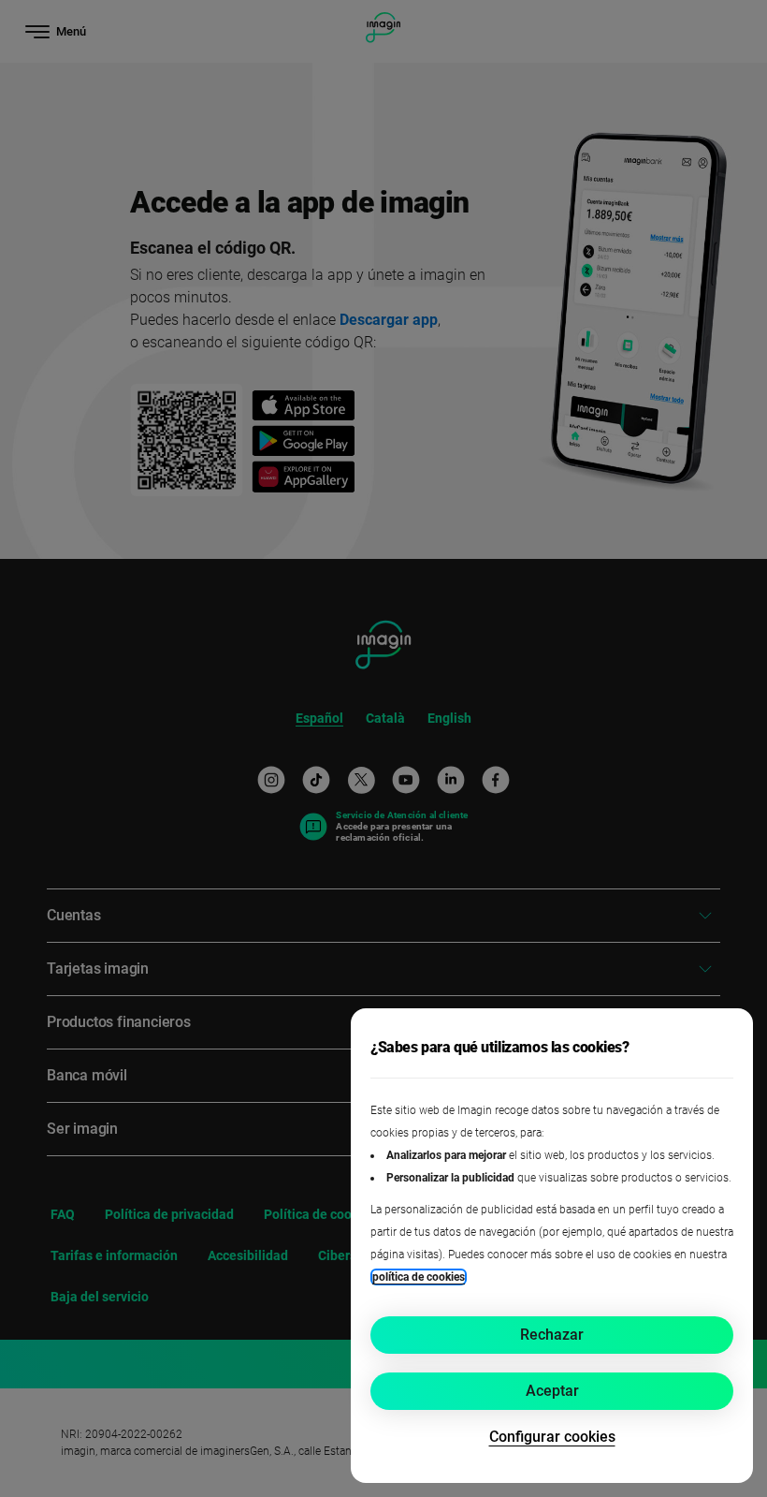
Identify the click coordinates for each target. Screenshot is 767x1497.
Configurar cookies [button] (552, 1437)
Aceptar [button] (552, 1391)
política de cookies (418, 1277)
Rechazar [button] (552, 1334)
